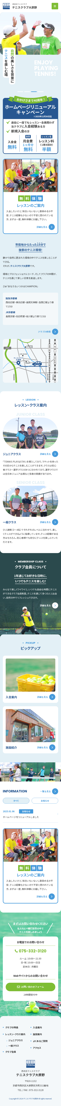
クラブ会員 (10, 1051)
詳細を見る (42, 227)
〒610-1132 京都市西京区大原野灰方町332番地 (30, 1083)
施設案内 (37, 1034)
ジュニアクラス (15, 1040)
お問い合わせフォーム (32, 987)
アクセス (37, 1047)
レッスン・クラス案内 (15, 1034)
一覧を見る (45, 791)
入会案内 (37, 1027)
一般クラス (13, 1045)
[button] (20, 91)
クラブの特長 (44, 331)
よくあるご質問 (40, 1041)
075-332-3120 (32, 951)
